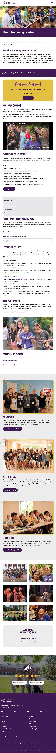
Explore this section (8, 44)
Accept (52, 750)
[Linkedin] (28, 711)
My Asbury (4, 726)
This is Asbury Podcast (35, 729)
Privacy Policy (17, 743)
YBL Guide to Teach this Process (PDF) (14, 312)
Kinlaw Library (32, 724)
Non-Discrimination (31, 743)
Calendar (31, 716)
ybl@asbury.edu (8, 212)
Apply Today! (28, 98)
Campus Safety (5, 719)
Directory (3, 721)
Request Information (36, 683)
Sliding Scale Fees (8, 241)
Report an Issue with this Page (28, 745)
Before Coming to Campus (11, 365)
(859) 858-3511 (5, 707)
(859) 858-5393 (8, 209)
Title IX (3, 731)
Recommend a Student (28, 73)
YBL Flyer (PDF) (9, 189)
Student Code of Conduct (43, 743)
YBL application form (19, 279)
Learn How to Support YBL (12, 550)
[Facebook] (2, 711)
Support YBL (14, 73)
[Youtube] (41, 711)
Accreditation (5, 716)
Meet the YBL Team (10, 490)
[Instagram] (15, 711)
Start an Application (19, 683)
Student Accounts (6, 729)
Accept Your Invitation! (10, 360)
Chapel (30, 719)
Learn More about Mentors (13, 429)
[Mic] (54, 711)
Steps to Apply (7, 232)
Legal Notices (9, 743)
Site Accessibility (33, 726)
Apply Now (4, 73)
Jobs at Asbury (5, 724)
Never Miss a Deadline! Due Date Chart (14, 236)
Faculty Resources (33, 721)
